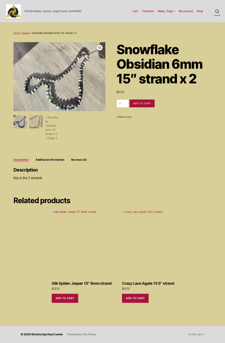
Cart (135, 11)
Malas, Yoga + (166, 11)
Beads (25, 32)
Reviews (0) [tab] (79, 159)
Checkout (148, 11)
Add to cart (142, 103)
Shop (200, 11)
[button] (100, 47)
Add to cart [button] (65, 298)
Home (16, 32)
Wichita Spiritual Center (47, 334)
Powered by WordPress (81, 334)
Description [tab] (21, 159)
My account (186, 11)
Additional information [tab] (50, 159)
